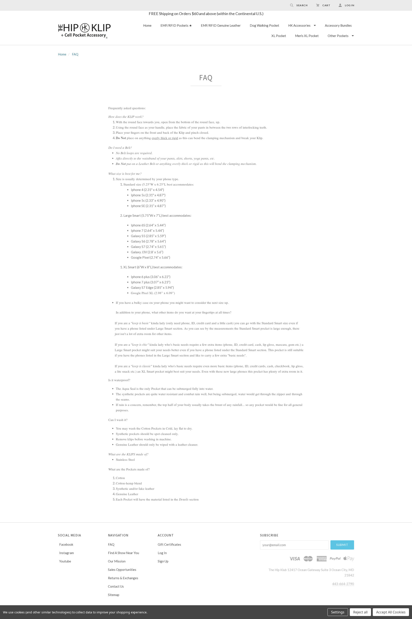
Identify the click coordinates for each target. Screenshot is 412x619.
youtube (65, 561)
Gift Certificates (169, 544)
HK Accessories (299, 25)
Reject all (360, 612)
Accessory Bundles (338, 25)
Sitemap (113, 594)
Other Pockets (338, 36)
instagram (66, 553)
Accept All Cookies (391, 612)
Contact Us (116, 586)
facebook (66, 544)
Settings (337, 612)
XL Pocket (278, 36)
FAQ (75, 54)
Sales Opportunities (122, 569)
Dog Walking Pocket (264, 25)
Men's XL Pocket (307, 36)
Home (147, 25)
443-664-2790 (343, 584)
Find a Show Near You (123, 553)
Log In (162, 553)
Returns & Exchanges (123, 578)
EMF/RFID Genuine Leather (221, 25)
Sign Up (163, 561)
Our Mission (117, 561)
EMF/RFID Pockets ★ (176, 25)
